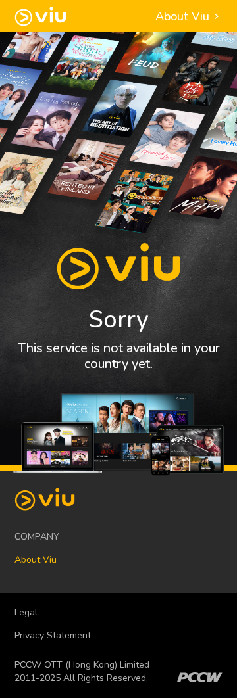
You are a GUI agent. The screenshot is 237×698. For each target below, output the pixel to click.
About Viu (184, 16)
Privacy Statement (52, 635)
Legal (26, 612)
